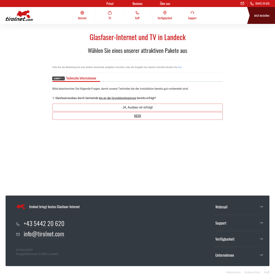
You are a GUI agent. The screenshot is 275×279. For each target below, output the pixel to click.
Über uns (165, 3)
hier (180, 67)
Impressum (233, 272)
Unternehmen (224, 255)
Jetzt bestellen (261, 15)
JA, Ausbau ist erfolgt (137, 107)
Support (220, 223)
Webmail (221, 207)
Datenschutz (252, 272)
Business (137, 3)
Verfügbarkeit (224, 239)
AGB (266, 272)
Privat (109, 3)
